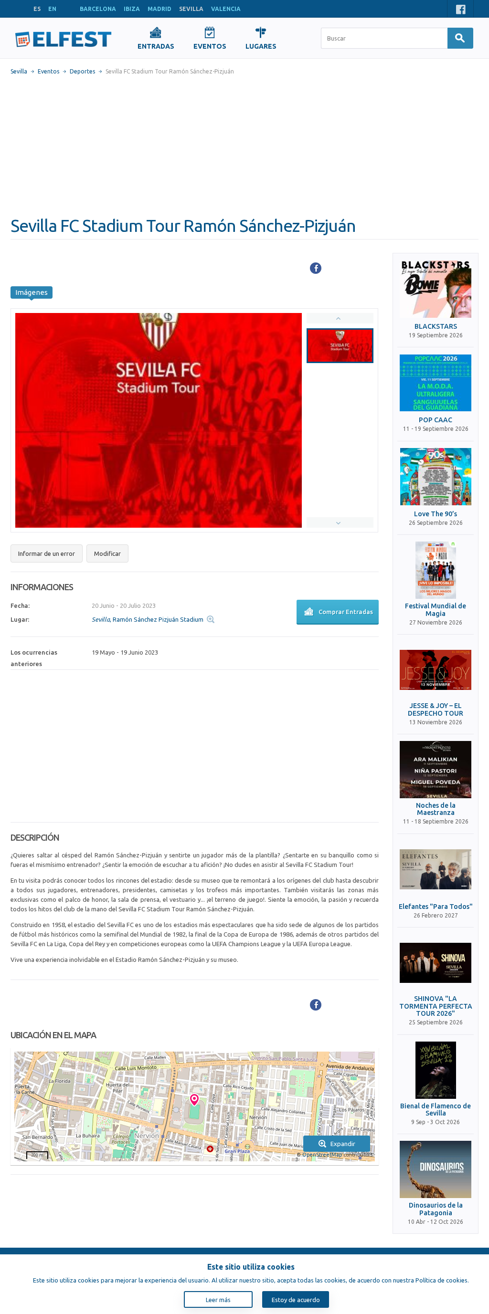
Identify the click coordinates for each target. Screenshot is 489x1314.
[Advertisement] (244, 145)
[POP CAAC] (435, 382)
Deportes (82, 71)
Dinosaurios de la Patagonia (436, 1209)
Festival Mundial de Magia (435, 610)
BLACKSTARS (436, 326)
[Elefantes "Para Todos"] (435, 869)
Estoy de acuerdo (296, 1299)
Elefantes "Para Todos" (436, 906)
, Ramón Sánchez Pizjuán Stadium (147, 619)
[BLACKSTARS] (435, 289)
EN (52, 9)
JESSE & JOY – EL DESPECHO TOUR (435, 709)
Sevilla (19, 71)
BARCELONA (98, 9)
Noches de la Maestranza (436, 809)
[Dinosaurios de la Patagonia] (435, 1169)
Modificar (107, 553)
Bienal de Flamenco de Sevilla (435, 1110)
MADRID (159, 9)
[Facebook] (315, 268)
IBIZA (132, 9)
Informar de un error (46, 553)
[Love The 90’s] (435, 476)
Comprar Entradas (346, 611)
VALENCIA (226, 9)
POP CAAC (435, 420)
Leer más (218, 1299)
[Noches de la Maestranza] (435, 769)
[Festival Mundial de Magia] (435, 570)
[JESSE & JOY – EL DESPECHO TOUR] (435, 670)
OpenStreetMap (322, 1155)
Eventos (48, 71)
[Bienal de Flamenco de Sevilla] (435, 1070)
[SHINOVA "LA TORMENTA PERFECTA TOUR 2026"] (435, 962)
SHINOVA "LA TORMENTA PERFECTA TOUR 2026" (435, 1006)
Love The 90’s (435, 514)
